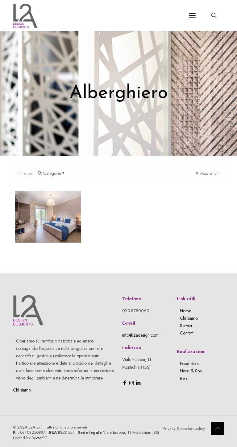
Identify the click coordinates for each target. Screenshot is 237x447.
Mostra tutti (209, 173)
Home (185, 311)
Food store (189, 363)
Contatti (186, 333)
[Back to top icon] (217, 428)
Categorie (52, 173)
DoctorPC (39, 438)
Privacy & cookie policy (184, 428)
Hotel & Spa (191, 371)
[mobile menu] (192, 15)
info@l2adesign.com (140, 335)
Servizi (186, 325)
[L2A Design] (25, 15)
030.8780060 (135, 311)
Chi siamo (22, 390)
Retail (184, 378)
